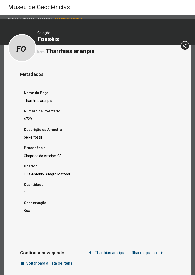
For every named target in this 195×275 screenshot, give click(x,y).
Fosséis (49, 39)
